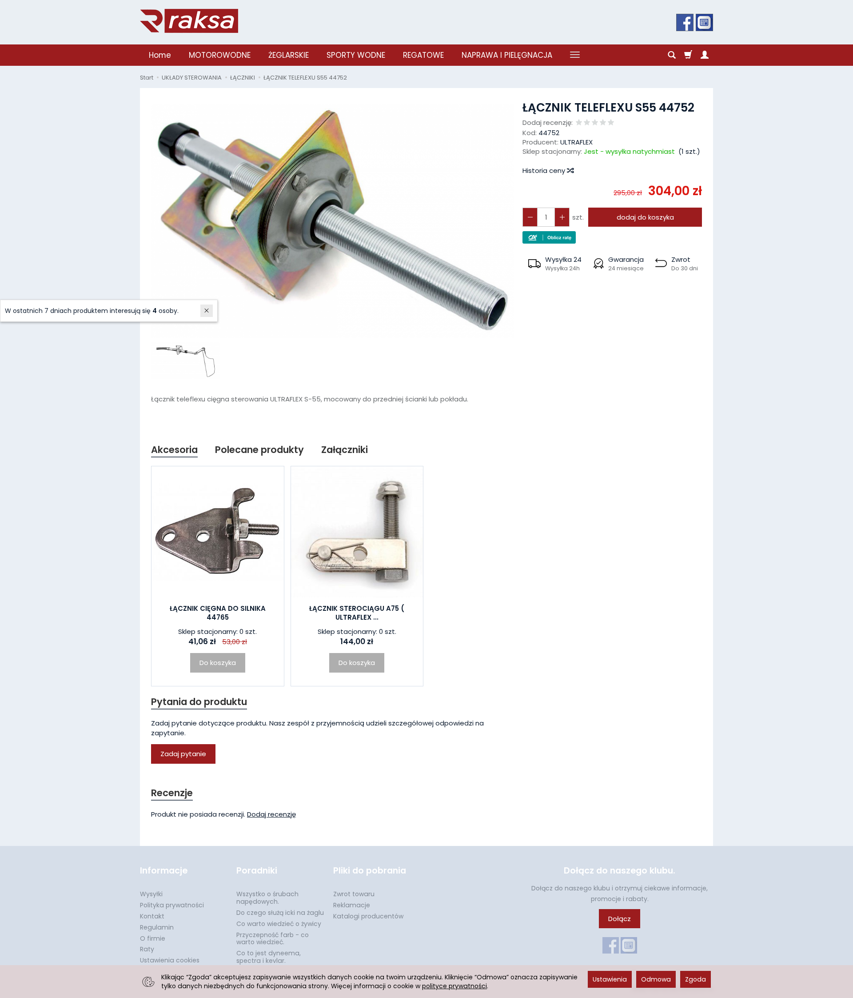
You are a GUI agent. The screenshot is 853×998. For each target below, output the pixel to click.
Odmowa (656, 979)
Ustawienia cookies (169, 960)
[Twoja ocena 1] (579, 123)
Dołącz (619, 918)
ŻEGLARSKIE (288, 55)
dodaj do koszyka (645, 217)
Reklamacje (351, 905)
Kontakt (152, 916)
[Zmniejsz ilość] (562, 217)
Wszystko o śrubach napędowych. (267, 898)
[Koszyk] (688, 55)
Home (160, 55)
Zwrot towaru (354, 894)
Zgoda (695, 979)
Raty (147, 949)
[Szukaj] (671, 55)
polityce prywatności (454, 986)
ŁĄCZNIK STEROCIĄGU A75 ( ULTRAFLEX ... (356, 613)
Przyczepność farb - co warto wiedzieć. (272, 938)
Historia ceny (544, 170)
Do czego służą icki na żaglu (280, 912)
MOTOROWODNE (220, 55)
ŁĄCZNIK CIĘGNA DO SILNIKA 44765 (218, 613)
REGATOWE (423, 55)
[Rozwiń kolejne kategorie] (575, 55)
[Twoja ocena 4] (603, 123)
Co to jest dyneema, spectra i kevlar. (268, 957)
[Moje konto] (704, 55)
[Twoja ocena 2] (587, 123)
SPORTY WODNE (356, 55)
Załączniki (344, 449)
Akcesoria (174, 449)
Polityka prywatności (172, 905)
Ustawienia (610, 979)
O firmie (152, 938)
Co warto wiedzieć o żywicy (278, 923)
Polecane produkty (259, 449)
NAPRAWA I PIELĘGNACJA (507, 55)
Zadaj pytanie (183, 753)
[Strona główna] (189, 21)
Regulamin (157, 927)
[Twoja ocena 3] (595, 123)
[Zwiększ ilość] (530, 217)
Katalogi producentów (368, 916)
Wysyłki (151, 894)
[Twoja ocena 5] (611, 123)
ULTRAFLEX (576, 142)
